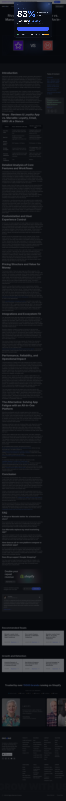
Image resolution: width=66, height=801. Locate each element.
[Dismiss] (49, 4)
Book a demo (33, 28)
